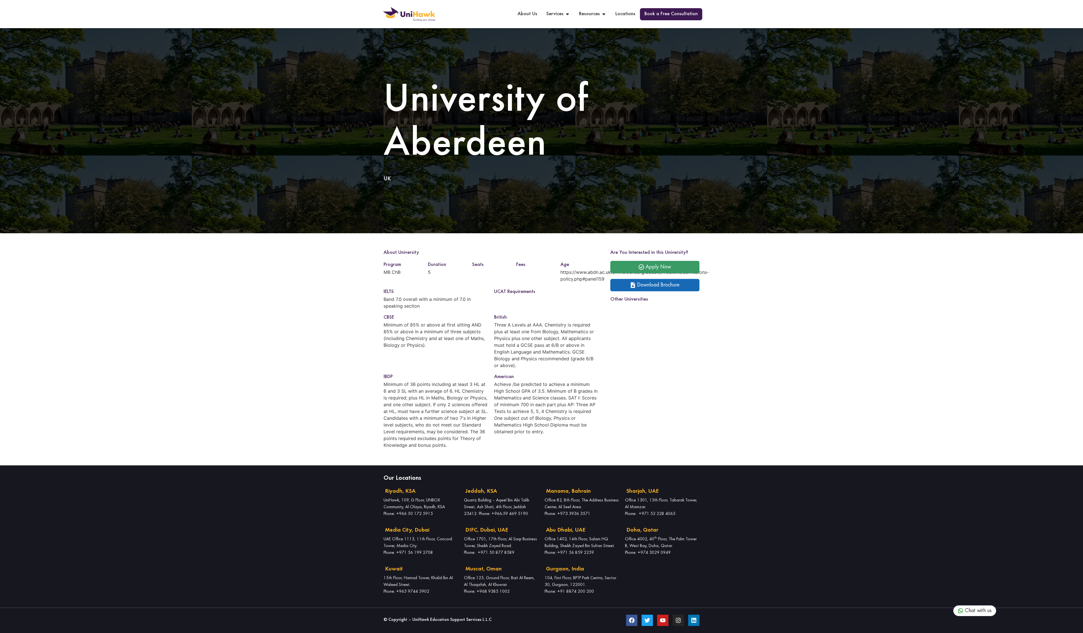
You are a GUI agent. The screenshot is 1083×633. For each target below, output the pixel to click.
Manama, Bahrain (568, 491)
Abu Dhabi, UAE (565, 530)
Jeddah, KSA (481, 491)
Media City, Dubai (407, 530)
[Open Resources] (603, 14)
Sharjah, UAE (642, 491)
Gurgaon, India (565, 569)
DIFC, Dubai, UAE (486, 530)
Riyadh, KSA (400, 491)
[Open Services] (567, 14)
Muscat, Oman (483, 569)
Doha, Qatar (642, 530)
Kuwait (394, 569)
